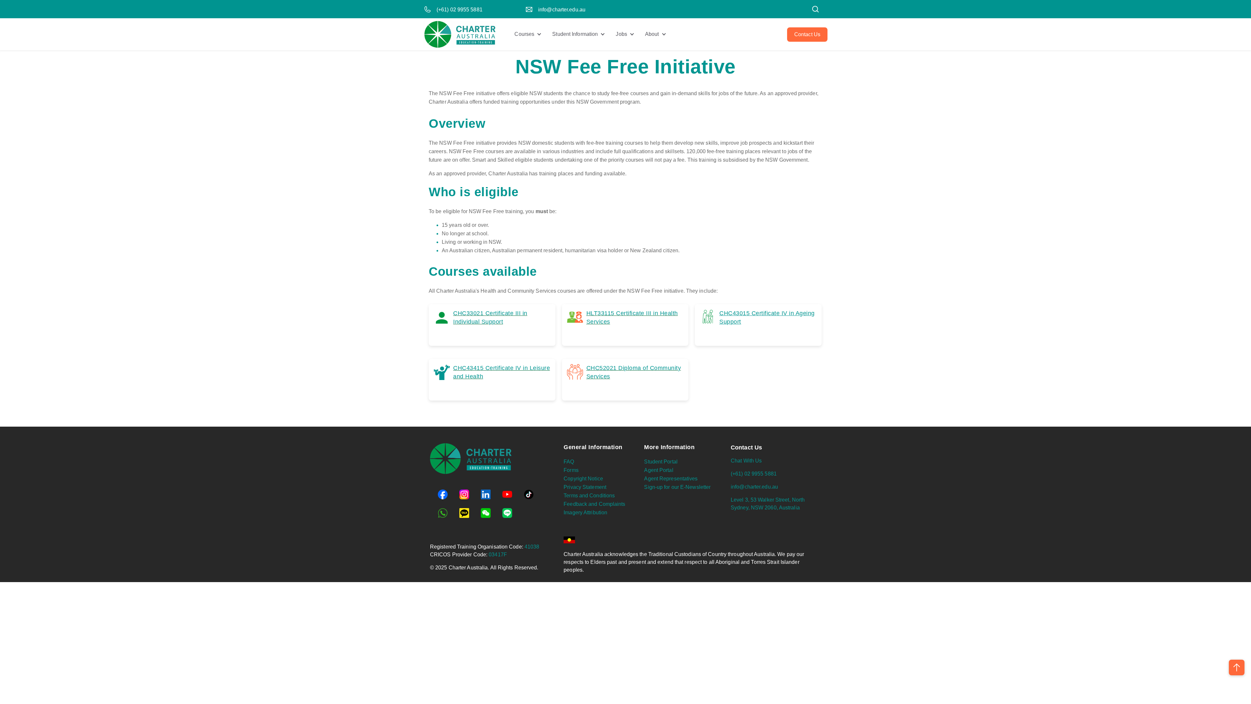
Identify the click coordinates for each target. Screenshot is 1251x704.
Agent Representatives (670, 478)
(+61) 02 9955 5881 (459, 9)
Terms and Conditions (589, 495)
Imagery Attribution (585, 512)
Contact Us (807, 34)
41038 (532, 547)
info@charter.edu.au (561, 9)
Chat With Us (746, 460)
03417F (498, 554)
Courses (524, 34)
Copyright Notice (583, 478)
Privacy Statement (585, 487)
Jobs (621, 34)
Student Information (575, 34)
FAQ (569, 461)
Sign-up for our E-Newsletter (677, 487)
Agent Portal (658, 470)
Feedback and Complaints (594, 504)
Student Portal (660, 461)
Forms (571, 470)
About (652, 34)
